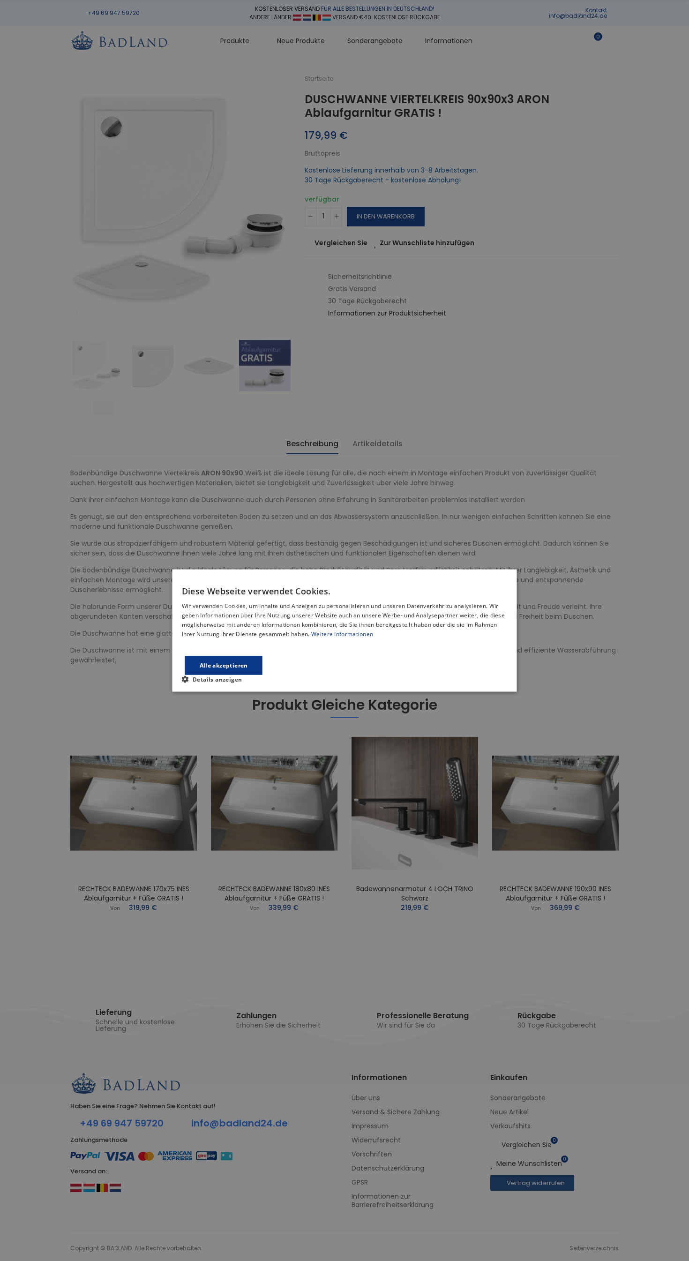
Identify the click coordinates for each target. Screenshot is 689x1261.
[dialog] (344, 631)
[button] (216, 678)
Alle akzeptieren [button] (224, 665)
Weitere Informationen (342, 634)
